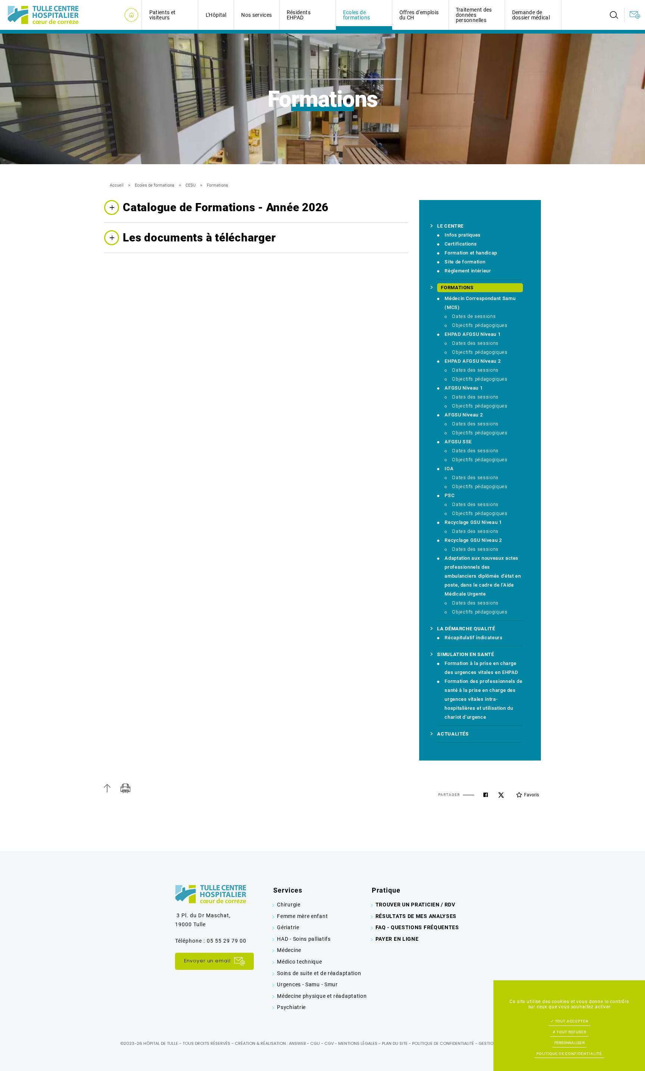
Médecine (289, 950)
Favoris (531, 794)
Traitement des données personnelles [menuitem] (474, 15)
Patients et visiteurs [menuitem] (162, 15)
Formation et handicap (471, 253)
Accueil (117, 185)
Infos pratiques (463, 235)
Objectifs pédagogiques (479, 325)
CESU (191, 185)
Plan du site (395, 1043)
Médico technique (299, 962)
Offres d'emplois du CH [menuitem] (419, 15)
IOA (449, 468)
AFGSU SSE (458, 441)
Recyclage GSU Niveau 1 (473, 522)
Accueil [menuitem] (131, 15)
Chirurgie (288, 905)
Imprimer (125, 788)
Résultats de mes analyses (416, 916)
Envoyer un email (208, 961)
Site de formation (465, 262)
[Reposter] (501, 795)
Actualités (453, 734)
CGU (315, 1043)
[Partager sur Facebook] (485, 794)
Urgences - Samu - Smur (307, 984)
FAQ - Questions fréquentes (417, 927)
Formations (217, 185)
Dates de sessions (474, 316)
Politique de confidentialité (443, 1043)
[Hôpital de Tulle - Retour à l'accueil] (43, 14)
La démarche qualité (466, 628)
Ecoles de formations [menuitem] (356, 15)
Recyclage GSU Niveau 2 (473, 540)
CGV (329, 1043)
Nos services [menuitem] (256, 15)
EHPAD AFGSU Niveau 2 (473, 361)
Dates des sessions (475, 343)
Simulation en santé (465, 654)
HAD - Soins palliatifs (303, 939)
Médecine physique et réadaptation (322, 996)
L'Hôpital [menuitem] (216, 15)
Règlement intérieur (468, 271)
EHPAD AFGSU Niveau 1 (473, 334)
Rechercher (614, 15)
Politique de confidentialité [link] (569, 1054)
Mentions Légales (357, 1043)
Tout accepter (571, 1021)
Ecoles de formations (154, 185)
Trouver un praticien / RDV (415, 905)
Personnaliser (569, 1043)
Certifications (461, 244)
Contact (634, 15)
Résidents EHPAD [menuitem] (299, 15)
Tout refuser (571, 1032)
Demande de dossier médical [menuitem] (531, 15)
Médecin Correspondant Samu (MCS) (480, 303)
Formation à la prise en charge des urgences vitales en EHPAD (481, 668)
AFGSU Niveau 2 (464, 415)
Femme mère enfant (302, 916)
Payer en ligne (397, 939)
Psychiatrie (291, 1007)
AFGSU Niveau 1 (464, 388)
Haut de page (107, 788)
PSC (449, 495)
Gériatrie (288, 927)
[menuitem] (614, 15)
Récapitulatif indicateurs (473, 637)
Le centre (450, 226)
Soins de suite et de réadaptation (319, 973)
